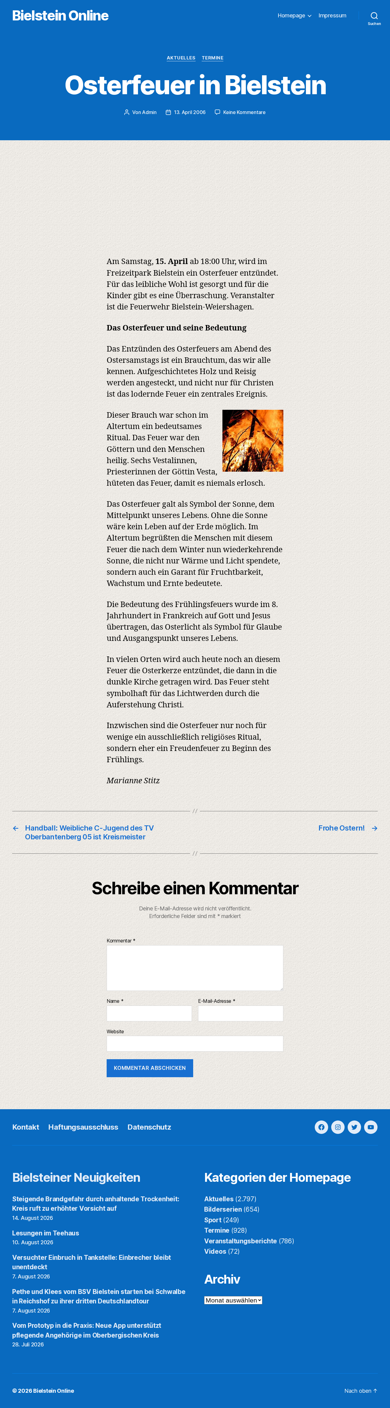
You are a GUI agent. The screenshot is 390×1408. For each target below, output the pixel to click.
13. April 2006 (190, 112)
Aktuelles (181, 58)
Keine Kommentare (244, 112)
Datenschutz (149, 1127)
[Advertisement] (195, 186)
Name (115, 1001)
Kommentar (121, 941)
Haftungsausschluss (83, 1127)
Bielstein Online (60, 15)
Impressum (332, 15)
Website (115, 1031)
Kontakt (25, 1127)
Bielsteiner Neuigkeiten (76, 1177)
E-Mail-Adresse (217, 1001)
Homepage (291, 15)
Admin (149, 112)
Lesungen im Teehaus (45, 1233)
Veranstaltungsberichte (240, 1241)
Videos (215, 1251)
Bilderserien (223, 1209)
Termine (213, 58)
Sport (213, 1220)
